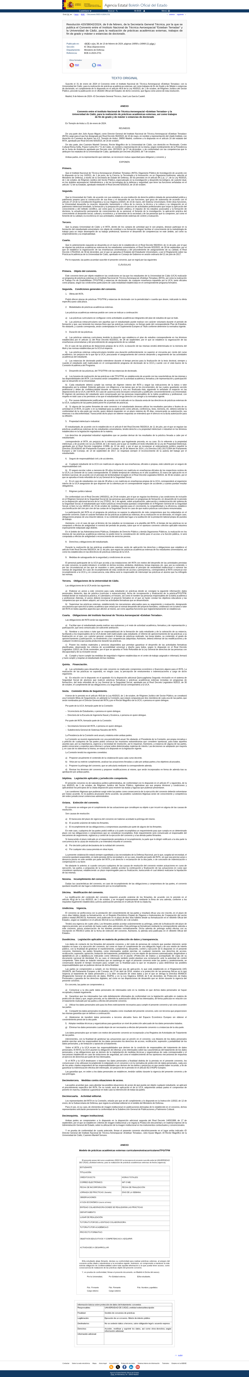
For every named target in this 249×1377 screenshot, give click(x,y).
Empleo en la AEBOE (179, 1363)
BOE (83, 14)
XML (99, 65)
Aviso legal (103, 1363)
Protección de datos (128, 1363)
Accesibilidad (114, 1363)
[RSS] (111, 1368)
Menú (164, 11)
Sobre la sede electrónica (81, 1363)
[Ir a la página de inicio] (135, 5)
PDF (77, 65)
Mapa (94, 1363)
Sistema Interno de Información (149, 1363)
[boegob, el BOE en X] (118, 1368)
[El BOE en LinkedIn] (131, 1368)
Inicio (76, 14)
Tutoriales (165, 1363)
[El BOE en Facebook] (124, 1368)
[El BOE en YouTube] (138, 1368)
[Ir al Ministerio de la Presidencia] (82, 4)
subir (180, 1355)
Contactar (66, 1363)
